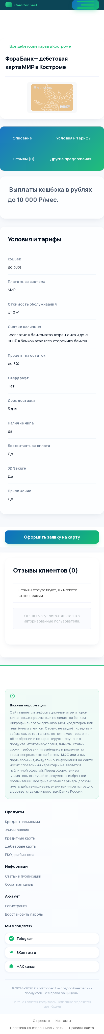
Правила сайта (81, 1027)
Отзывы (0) (24, 159)
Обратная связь (19, 884)
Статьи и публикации (23, 876)
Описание (22, 138)
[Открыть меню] (85, 5)
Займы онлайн (17, 829)
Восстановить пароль (24, 914)
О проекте (41, 1020)
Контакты (63, 1020)
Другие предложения (70, 159)
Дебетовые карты (20, 846)
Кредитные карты (20, 838)
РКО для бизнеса (19, 854)
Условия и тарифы (73, 138)
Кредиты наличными (22, 821)
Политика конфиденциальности (37, 1027)
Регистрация (16, 905)
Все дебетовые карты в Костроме (40, 46)
